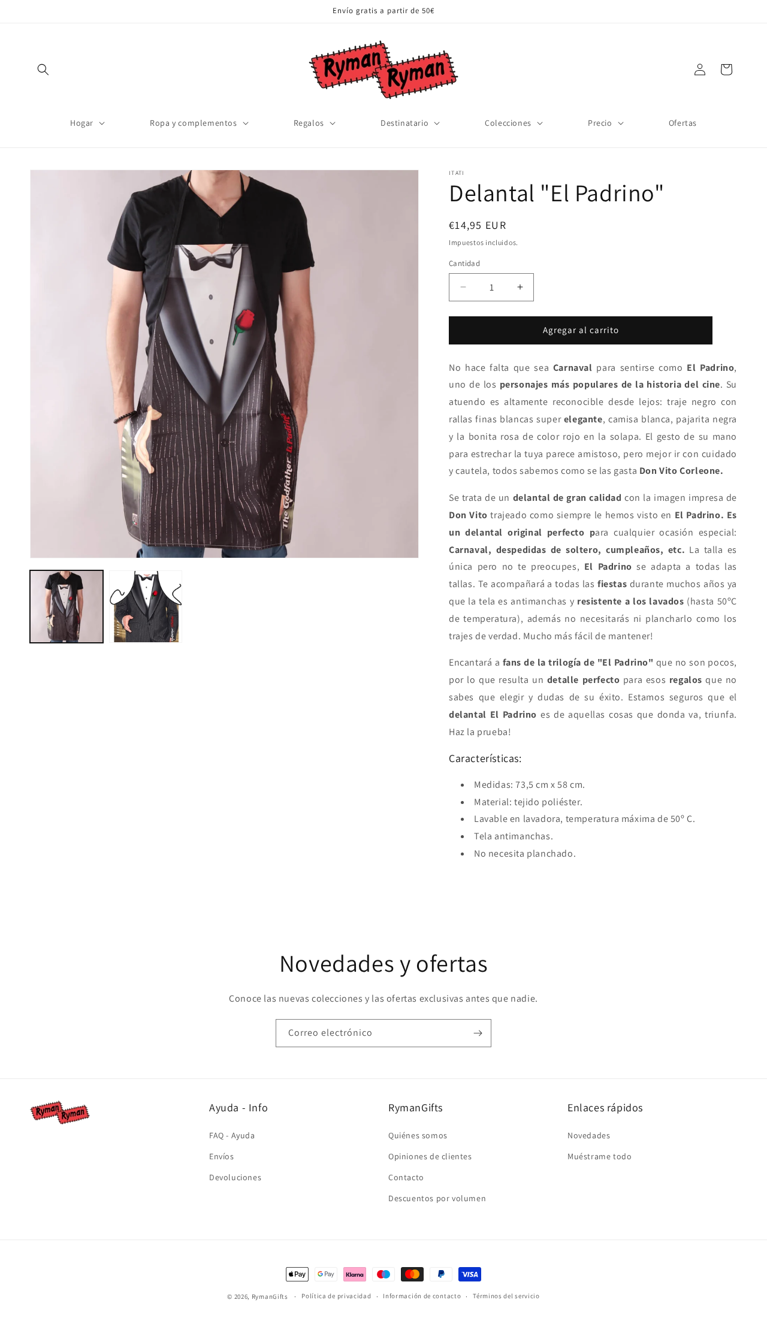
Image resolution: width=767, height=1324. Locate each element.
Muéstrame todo (599, 1156)
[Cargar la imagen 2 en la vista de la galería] (145, 606)
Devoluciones (235, 1177)
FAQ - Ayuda (232, 1135)
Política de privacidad (336, 1296)
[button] (43, 69)
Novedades (588, 1135)
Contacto (406, 1177)
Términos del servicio (506, 1296)
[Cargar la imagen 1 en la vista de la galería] (66, 606)
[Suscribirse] (477, 1033)
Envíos (221, 1156)
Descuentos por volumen (437, 1198)
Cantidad (464, 263)
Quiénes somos (418, 1135)
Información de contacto (422, 1296)
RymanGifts (270, 1296)
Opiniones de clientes (430, 1156)
